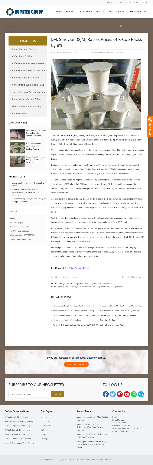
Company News (18, 122)
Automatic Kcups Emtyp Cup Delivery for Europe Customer (36, 133)
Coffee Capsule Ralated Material (28, 63)
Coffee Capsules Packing (24, 49)
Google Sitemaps (91, 459)
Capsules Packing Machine (102, 52)
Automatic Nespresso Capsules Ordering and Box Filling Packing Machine (25, 192)
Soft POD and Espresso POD (111, 325)
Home (59, 11)
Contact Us (121, 11)
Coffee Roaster (19, 113)
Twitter (113, 394)
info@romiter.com (114, 2)
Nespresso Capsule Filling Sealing (19, 421)
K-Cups (57, 277)
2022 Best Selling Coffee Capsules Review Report (73, 306)
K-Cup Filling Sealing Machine (75, 268)
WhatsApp (134, 394)
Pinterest (120, 394)
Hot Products (78, 459)
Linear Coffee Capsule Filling (26, 106)
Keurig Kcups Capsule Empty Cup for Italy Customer (35, 159)
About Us (99, 11)
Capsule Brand (84, 11)
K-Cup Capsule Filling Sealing (17, 417)
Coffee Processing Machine (25, 77)
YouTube (127, 394)
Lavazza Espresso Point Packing (18, 438)
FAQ (42, 430)
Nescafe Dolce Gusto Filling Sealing (19, 443)
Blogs (10, 25)
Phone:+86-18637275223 (136, 2)
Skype (141, 394)
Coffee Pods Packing (22, 56)
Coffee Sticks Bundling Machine (28, 84)
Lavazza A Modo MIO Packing (17, 434)
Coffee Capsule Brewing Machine (28, 70)
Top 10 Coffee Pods (108, 320)
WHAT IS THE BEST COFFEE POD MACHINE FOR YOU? (75, 325)
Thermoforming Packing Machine (28, 92)
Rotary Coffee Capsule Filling (26, 99)
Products (69, 11)
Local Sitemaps (105, 459)
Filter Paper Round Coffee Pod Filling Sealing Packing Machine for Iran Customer (33, 149)
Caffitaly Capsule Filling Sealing (18, 430)
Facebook (106, 394)
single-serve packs (70, 277)
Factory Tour (46, 425)
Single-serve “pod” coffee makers (67, 320)
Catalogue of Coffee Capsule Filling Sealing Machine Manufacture (85, 283)
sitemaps (44, 438)
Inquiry (43, 434)
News (110, 11)
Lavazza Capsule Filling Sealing (17, 425)
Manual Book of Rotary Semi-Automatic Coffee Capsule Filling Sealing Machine (90, 286)
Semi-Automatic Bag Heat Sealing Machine (118, 315)
